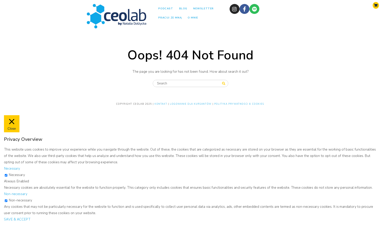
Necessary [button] (12, 168)
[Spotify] (254, 9)
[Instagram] (235, 9)
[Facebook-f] (244, 9)
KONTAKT (161, 103)
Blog (183, 8)
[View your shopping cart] (376, 5)
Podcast (165, 8)
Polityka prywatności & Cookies (239, 103)
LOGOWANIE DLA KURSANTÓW (191, 103)
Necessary (17, 175)
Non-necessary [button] (15, 194)
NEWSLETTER (203, 8)
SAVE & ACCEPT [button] (17, 219)
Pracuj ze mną (170, 17)
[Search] (223, 83)
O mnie (193, 17)
